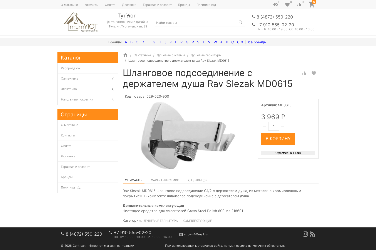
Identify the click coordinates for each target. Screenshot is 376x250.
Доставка (129, 5)
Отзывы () (197, 180)
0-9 (240, 42)
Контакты (91, 5)
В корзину (278, 138)
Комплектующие (197, 221)
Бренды (184, 5)
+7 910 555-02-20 (275, 24)
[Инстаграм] (305, 234)
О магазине (69, 5)
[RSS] (312, 234)
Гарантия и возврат (157, 5)
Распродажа (70, 68)
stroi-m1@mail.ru (196, 234)
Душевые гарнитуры (161, 221)
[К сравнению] (304, 73)
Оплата (110, 5)
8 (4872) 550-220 (275, 17)
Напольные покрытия (77, 99)
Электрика (69, 89)
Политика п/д (206, 5)
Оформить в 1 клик (288, 153)
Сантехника (69, 78)
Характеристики (165, 180)
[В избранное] (314, 73)
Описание (133, 180)
